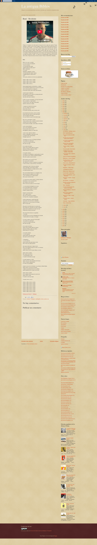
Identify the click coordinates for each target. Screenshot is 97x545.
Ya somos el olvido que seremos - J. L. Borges (70, 429)
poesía (45, 299)
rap (48, 299)
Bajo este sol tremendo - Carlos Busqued (70, 476)
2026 (63, 100)
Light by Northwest (64, 344)
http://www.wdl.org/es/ (65, 363)
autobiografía (38, 299)
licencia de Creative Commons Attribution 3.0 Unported (40, 530)
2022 (63, 108)
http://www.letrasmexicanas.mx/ (67, 356)
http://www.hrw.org (64, 407)
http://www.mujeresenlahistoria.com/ (68, 418)
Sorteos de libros (64, 93)
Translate (70, 264)
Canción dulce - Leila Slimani (68, 173)
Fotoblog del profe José (65, 340)
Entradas (64, 62)
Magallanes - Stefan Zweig (68, 167)
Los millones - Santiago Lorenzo (69, 131)
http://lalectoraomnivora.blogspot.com (68, 304)
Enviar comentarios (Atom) (32, 343)
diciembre (65, 113)
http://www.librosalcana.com (66, 415)
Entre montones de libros (67, 281)
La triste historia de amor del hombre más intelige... (68, 187)
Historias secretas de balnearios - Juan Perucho (69, 183)
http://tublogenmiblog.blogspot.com (67, 395)
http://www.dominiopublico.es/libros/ (68, 353)
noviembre (65, 115)
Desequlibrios (63, 324)
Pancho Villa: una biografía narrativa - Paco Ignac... (68, 144)
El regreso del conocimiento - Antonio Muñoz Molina (68, 138)
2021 (63, 110)
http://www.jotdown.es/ (65, 410)
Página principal (64, 83)
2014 (63, 218)
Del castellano (63, 323)
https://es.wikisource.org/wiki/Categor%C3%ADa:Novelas (68, 359)
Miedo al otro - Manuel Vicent (68, 171)
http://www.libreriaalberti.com (66, 412)
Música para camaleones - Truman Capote (68, 193)
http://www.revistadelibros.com (67, 420)
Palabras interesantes (65, 329)
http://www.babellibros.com (66, 400)
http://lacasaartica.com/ (65, 386)
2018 (63, 211)
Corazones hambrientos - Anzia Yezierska (70, 457)
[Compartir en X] (30, 297)
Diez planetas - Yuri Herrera (68, 180)
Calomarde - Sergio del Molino (69, 201)
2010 (63, 225)
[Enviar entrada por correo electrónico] (25, 297)
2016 (63, 214)
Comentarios (65, 64)
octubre (65, 117)
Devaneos (64, 288)
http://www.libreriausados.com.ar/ (67, 413)
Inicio (41, 341)
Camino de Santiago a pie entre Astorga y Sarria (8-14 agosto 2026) (68, 290)
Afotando (62, 339)
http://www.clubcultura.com (66, 403)
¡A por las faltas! (64, 333)
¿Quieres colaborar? (65, 89)
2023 (63, 106)
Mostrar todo (74, 293)
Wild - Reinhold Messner (67, 133)
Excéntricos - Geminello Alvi (69, 495)
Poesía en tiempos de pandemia (69, 156)
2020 (63, 111)
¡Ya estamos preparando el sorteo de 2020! (68, 141)
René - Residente (66, 185)
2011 (63, 223)
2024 (63, 104)
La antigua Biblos (35, 6)
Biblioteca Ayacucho (65, 372)
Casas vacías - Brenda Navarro (69, 162)
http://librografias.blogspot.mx (66, 308)
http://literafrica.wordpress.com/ (67, 389)
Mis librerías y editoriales (66, 91)
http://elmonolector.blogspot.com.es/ (68, 303)
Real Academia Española (66, 331)
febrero (64, 205)
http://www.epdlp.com (65, 405)
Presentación (63, 84)
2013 (63, 220)
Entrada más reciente (27, 341)
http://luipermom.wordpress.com (67, 391)
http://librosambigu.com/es (66, 387)
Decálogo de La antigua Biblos (67, 86)
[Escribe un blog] (29, 297)
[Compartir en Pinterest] (33, 297)
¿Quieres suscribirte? (65, 88)
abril (64, 127)
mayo (64, 126)
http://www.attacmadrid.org (66, 398)
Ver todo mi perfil (64, 239)
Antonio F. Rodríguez (31, 299)
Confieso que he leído (66, 285)
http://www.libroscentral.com (66, 417)
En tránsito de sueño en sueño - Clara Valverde (70, 485)
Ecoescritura (63, 326)
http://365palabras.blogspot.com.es (67, 378)
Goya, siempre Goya (67, 202)
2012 (63, 222)
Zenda (63, 272)
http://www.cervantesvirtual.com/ (67, 354)
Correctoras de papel (65, 321)
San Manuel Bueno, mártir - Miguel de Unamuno (68, 161)
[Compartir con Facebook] (31, 297)
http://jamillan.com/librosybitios (67, 384)
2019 (63, 209)
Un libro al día (65, 276)
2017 (63, 212)
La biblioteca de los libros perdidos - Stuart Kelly (68, 151)
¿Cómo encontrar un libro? (66, 94)
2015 (63, 216)
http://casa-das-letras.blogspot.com (68, 299)
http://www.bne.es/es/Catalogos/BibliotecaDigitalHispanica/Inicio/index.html (68, 361)
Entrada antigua (54, 341)
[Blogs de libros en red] (65, 347)
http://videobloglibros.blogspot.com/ (68, 310)
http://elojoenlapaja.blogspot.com (67, 382)
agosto (64, 120)
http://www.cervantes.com (66, 402)
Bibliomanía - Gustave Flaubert (69, 158)
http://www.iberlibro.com (65, 408)
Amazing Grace (65, 286)
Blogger (55, 535)
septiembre (65, 118)
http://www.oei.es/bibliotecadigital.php (68, 367)
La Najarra (63, 342)
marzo (64, 129)
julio (64, 122)
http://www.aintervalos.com (66, 397)
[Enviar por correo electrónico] (28, 297)
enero (64, 207)
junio (64, 124)
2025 (63, 102)
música (42, 299)
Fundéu (62, 328)
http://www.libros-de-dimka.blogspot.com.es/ (65, 312)
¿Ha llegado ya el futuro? (68, 169)
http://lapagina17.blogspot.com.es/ (67, 306)
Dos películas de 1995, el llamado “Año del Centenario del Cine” (68, 274)
